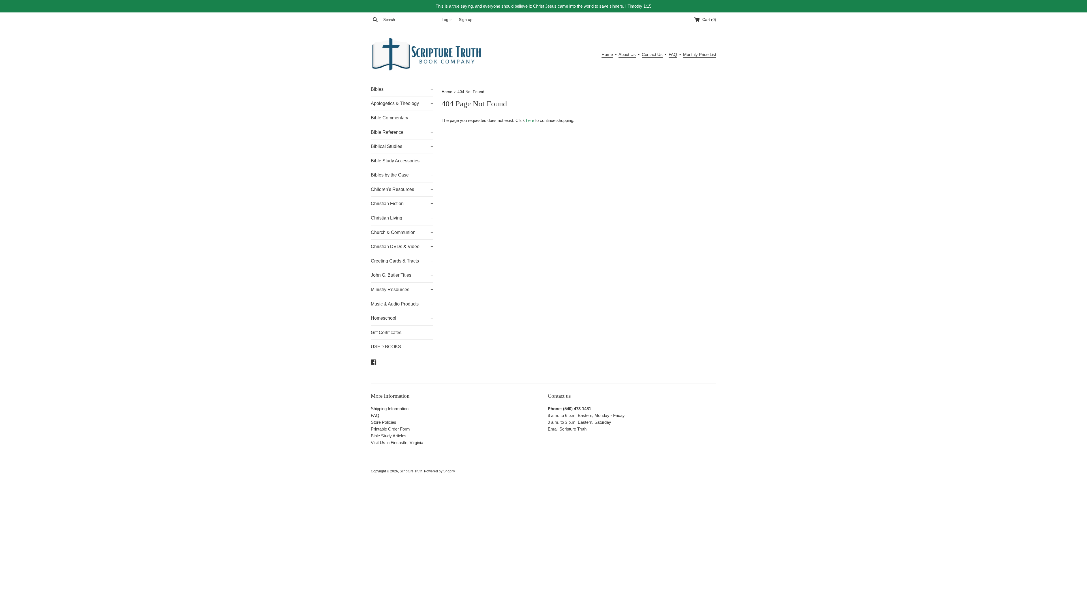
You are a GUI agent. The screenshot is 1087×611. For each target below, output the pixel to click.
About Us (627, 54)
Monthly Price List (699, 54)
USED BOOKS (386, 346)
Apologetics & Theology (402, 103)
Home (607, 54)
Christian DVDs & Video (402, 246)
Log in (447, 20)
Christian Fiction (402, 203)
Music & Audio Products (402, 304)
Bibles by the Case (402, 175)
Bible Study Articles (388, 435)
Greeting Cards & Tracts (402, 261)
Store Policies (383, 422)
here (530, 120)
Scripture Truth (411, 471)
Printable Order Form (390, 429)
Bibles (402, 89)
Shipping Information (389, 408)
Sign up (465, 20)
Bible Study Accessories (402, 160)
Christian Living (402, 218)
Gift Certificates (386, 332)
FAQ (673, 54)
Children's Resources (402, 189)
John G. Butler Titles (402, 275)
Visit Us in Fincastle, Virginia (397, 442)
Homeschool (402, 318)
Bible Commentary (402, 117)
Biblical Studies (402, 146)
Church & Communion (402, 232)
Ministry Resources (402, 289)
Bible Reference (402, 132)
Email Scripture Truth (567, 429)
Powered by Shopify (439, 471)
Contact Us (652, 54)
